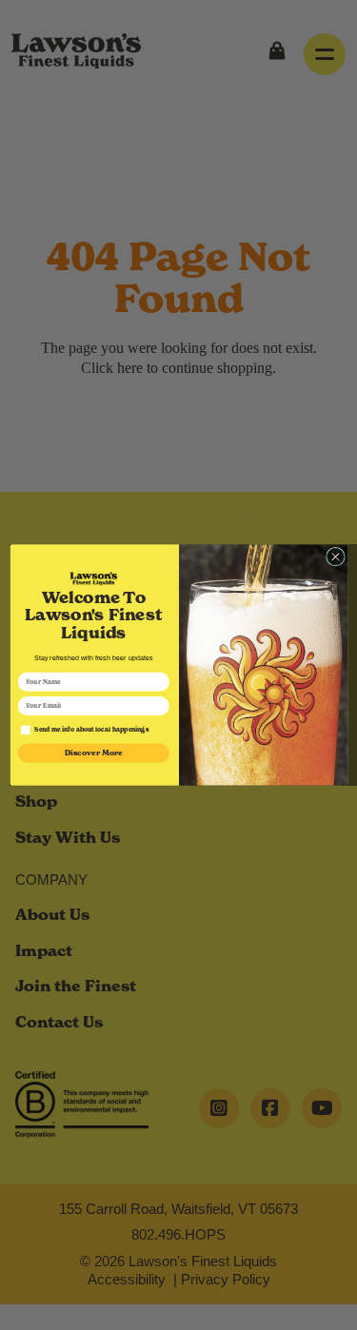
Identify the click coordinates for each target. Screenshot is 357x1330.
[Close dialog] (335, 556)
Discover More (93, 753)
